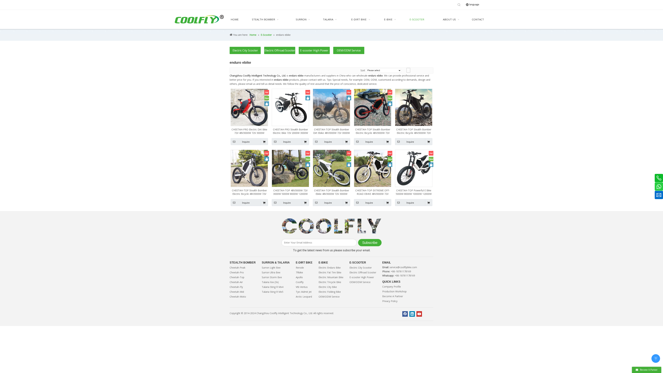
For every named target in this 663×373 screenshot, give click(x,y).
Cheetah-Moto (238, 296)
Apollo (299, 277)
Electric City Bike (328, 287)
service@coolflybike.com (403, 267)
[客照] (331, 226)
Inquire (246, 141)
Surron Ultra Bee (271, 272)
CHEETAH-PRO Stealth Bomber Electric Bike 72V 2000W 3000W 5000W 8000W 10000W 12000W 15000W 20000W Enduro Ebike (290, 131)
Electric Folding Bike (330, 291)
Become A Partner (392, 296)
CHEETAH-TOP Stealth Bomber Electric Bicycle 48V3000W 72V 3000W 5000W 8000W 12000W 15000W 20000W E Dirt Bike (249, 192)
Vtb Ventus (302, 287)
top (656, 358)
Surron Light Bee (271, 267)
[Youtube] (419, 314)
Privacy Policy (389, 301)
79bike (299, 272)
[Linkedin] (412, 314)
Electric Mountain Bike (331, 277)
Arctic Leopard (304, 296)
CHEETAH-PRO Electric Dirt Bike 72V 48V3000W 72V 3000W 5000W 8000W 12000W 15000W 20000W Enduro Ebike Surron (249, 131)
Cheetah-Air (236, 282)
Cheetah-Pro (237, 272)
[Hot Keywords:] (459, 5)
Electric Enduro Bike (330, 267)
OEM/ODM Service (349, 50)
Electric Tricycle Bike (330, 282)
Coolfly (300, 282)
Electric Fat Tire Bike (330, 272)
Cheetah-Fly (236, 287)
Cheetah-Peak (237, 267)
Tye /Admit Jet (304, 291)
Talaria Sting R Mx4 (272, 287)
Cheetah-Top (237, 277)
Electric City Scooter (245, 50)
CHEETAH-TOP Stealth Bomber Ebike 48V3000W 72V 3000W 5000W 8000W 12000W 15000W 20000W (331, 192)
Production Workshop (394, 291)
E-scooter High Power (314, 50)
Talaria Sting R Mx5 (272, 291)
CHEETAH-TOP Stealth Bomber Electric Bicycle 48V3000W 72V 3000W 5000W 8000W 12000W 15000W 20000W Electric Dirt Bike (372, 131)
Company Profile (391, 286)
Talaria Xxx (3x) (270, 282)
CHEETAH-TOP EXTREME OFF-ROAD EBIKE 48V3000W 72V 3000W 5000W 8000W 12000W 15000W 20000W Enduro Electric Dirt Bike (372, 192)
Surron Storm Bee (272, 277)
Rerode (300, 267)
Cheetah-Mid (237, 291)
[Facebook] (405, 314)
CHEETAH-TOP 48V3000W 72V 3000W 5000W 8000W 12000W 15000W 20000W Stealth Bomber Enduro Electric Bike (290, 192)
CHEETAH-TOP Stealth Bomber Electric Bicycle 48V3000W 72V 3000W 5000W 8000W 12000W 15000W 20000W (413, 131)
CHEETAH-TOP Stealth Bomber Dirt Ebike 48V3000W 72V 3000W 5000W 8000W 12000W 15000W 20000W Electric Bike (331, 131)
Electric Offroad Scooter (280, 50)
